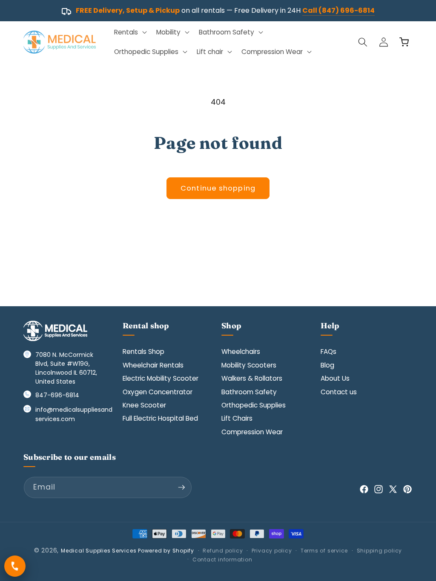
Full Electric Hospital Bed (160, 418)
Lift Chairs (236, 418)
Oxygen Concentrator (157, 391)
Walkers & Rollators (251, 378)
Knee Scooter (144, 405)
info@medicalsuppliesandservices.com (73, 414)
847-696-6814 (57, 395)
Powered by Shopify (166, 550)
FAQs (328, 351)
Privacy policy (272, 550)
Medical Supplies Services (98, 550)
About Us (335, 378)
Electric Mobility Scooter (160, 378)
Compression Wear (252, 431)
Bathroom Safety (249, 391)
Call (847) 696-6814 (338, 10)
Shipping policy (379, 550)
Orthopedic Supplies (253, 405)
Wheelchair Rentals (153, 365)
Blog (327, 365)
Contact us (339, 391)
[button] (130, 32)
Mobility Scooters (248, 365)
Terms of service (324, 550)
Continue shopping (218, 188)
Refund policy (223, 550)
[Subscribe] (181, 487)
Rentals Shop (143, 351)
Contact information (222, 559)
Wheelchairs (240, 351)
